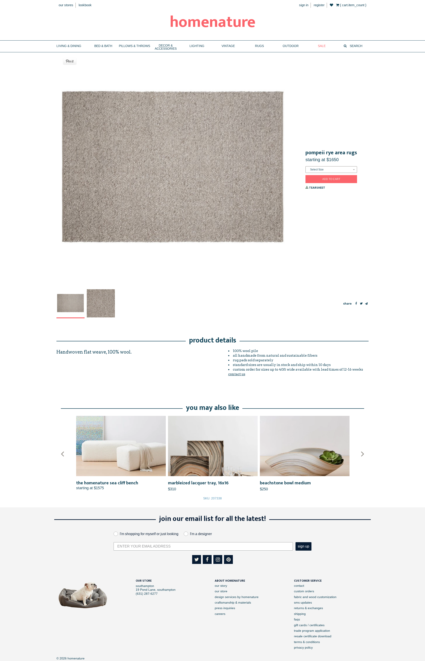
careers (220, 614)
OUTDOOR (291, 46)
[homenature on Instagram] (217, 559)
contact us (236, 374)
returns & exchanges (308, 608)
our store (221, 591)
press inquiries (225, 608)
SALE (322, 46)
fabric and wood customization (315, 597)
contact (299, 585)
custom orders (304, 591)
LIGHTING (196, 46)
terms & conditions (307, 642)
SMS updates (303, 602)
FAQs (297, 619)
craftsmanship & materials (233, 602)
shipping (300, 614)
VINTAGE (228, 46)
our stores (66, 5)
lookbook (85, 5)
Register (319, 5)
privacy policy (303, 647)
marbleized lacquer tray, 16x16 (198, 483)
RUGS (259, 46)
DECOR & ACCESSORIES (166, 47)
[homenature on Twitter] (196, 559)
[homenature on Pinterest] (228, 559)
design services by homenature (237, 597)
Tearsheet (316, 187)
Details (120, 446)
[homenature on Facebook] (207, 559)
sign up (303, 546)
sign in (303, 5)
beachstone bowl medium (285, 483)
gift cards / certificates (309, 625)
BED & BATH (103, 46)
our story (221, 585)
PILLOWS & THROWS (134, 46)
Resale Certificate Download (312, 636)
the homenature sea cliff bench (107, 483)
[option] (70, 303)
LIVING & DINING (68, 46)
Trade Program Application (312, 630)
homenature (212, 22)
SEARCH (355, 46)
